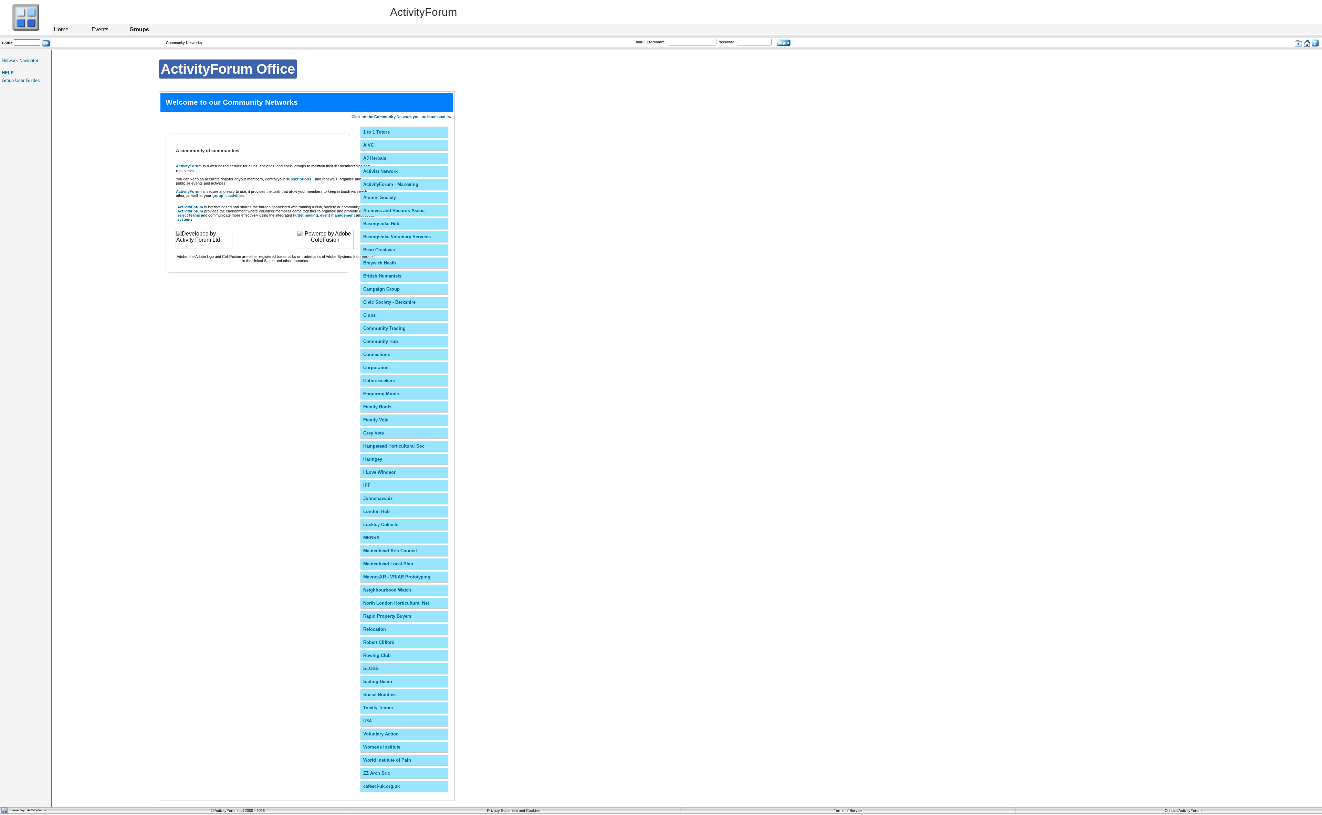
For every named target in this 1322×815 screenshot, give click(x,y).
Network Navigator (20, 60)
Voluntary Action (381, 733)
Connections (376, 354)
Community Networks (184, 43)
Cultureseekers (379, 380)
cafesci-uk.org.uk (381, 786)
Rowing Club (377, 655)
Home (61, 29)
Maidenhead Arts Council (390, 550)
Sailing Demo (377, 681)
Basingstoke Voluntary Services (397, 236)
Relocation (374, 629)
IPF (366, 485)
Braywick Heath (379, 262)
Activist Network (380, 171)
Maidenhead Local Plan (388, 563)
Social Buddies (379, 694)
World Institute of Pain (387, 760)
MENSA (371, 537)
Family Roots (377, 406)
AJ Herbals (374, 158)
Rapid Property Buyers (387, 616)
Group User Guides (21, 80)
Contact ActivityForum (1183, 810)
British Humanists (382, 276)
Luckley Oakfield (381, 524)
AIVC (368, 145)
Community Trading (384, 328)
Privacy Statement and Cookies (513, 810)
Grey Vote (373, 433)
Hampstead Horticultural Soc (393, 446)
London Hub (376, 511)
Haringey (372, 459)
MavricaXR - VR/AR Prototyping (396, 576)
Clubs (369, 315)
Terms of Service (848, 810)
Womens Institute (381, 747)
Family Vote (375, 419)
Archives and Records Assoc (393, 210)
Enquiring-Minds (381, 393)
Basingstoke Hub (381, 223)
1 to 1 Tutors (376, 132)
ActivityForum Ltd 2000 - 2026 (239, 810)
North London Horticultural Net (396, 603)
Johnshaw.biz (378, 498)
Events (100, 29)
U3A (367, 720)
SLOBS (371, 668)
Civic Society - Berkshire (389, 302)
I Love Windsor (379, 472)
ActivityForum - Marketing (390, 184)
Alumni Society (379, 197)
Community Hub (380, 341)
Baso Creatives (379, 249)
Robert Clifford (379, 642)
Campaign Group (381, 289)
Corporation (376, 367)
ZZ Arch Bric (376, 773)
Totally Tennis (378, 707)
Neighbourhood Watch (387, 590)
